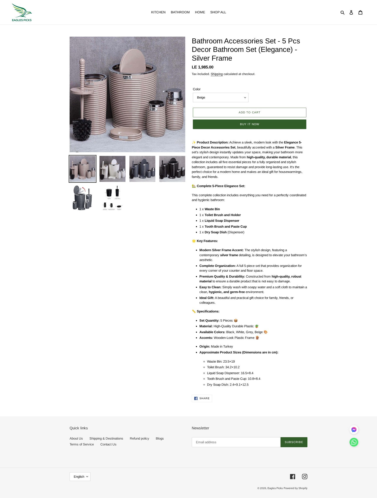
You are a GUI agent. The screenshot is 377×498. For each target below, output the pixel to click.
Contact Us (108, 444)
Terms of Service (82, 444)
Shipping (217, 74)
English (79, 476)
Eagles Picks (275, 488)
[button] (354, 443)
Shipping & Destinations (106, 438)
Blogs (160, 438)
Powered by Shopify (295, 488)
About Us (76, 438)
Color (196, 89)
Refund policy (139, 438)
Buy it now (249, 124)
